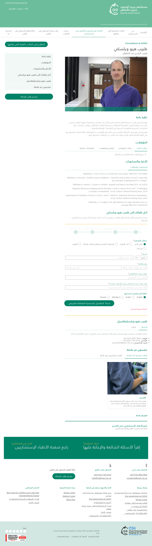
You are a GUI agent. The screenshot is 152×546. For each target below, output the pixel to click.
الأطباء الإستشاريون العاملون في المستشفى (88, 32)
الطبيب (75, 244)
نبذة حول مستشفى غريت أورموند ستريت (130, 492)
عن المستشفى (133, 32)
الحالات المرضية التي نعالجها (116, 32)
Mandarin (116, 297)
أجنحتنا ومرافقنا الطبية (102, 502)
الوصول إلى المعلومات (79, 536)
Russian (103, 297)
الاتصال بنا (8, 32)
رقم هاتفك (142, 263)
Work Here (70, 499)
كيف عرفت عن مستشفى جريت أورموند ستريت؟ (128, 283)
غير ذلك (139, 248)
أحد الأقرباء (124, 244)
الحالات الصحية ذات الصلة (137, 355)
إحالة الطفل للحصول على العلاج (25, 32)
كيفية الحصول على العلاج (136, 509)
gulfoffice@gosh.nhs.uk (101, 478)
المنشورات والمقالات (138, 167)
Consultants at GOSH (136, 43)
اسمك (144, 253)
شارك (133, 327)
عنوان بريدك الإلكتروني (138, 273)
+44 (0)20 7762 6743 (102, 474)
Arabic (128, 297)
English (139, 297)
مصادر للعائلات (66, 32)
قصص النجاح (106, 512)
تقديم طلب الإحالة (28, 96)
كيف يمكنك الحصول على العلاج (48, 32)
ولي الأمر (138, 244)
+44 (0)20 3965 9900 (138, 474)
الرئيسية (143, 32)
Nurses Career (141, 499)
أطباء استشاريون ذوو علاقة (111, 355)
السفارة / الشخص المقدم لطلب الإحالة (98, 244)
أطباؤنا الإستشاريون (139, 506)
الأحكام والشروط (93, 536)
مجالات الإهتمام (125, 148)
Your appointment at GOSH (136, 496)
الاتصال (144, 327)
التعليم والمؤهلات (106, 148)
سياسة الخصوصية (63, 536)
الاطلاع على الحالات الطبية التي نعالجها (26, 44)
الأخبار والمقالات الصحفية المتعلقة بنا (24, 499)
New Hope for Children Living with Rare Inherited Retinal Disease (23, 494)
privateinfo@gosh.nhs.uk (137, 478)
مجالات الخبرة (142, 148)
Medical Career (69, 496)
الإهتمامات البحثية (87, 148)
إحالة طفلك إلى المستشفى (135, 513)
